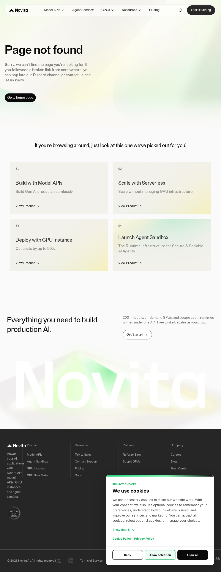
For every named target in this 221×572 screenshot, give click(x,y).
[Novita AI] (18, 10)
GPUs (105, 10)
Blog (174, 461)
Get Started (134, 334)
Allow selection (160, 555)
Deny (127, 555)
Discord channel (46, 75)
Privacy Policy (144, 538)
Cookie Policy (122, 538)
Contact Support (86, 461)
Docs (78, 475)
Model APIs (52, 10)
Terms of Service (91, 560)
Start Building (201, 10)
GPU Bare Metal (37, 475)
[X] (58, 560)
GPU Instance (36, 468)
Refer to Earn (132, 454)
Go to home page (20, 97)
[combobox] (180, 10)
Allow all (192, 555)
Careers (176, 454)
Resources (129, 10)
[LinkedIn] (70, 560)
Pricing (154, 10)
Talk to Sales (83, 454)
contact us (75, 75)
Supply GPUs (131, 461)
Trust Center (179, 468)
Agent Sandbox (83, 10)
